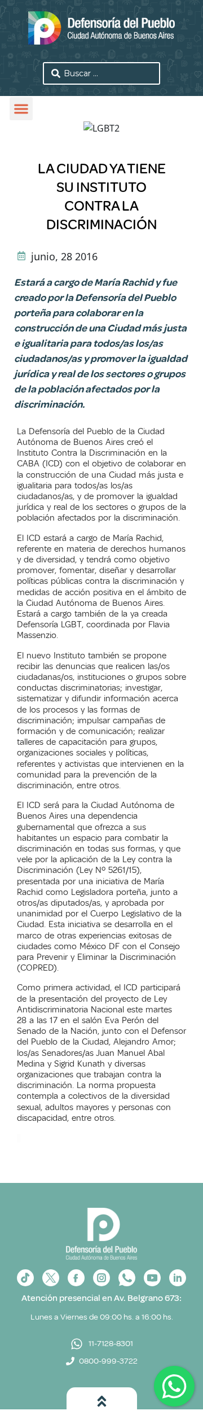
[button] (21, 108)
